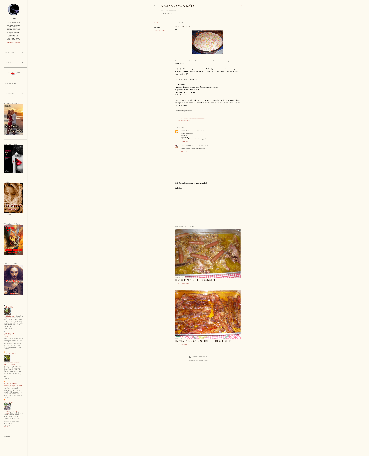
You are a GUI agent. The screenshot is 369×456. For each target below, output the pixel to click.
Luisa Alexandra (186, 146)
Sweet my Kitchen (10, 354)
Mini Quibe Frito (9, 316)
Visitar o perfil (13, 42)
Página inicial (167, 13)
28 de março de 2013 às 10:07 (200, 146)
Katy (14, 18)
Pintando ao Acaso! (10, 383)
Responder (184, 142)
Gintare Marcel (204, 360)
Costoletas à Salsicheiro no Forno (197, 279)
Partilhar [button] (156, 23)
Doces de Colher (159, 30)
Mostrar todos (9, 427)
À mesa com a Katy (178, 5)
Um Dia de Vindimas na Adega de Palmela (12, 363)
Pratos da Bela (9, 402)
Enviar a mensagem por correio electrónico (193, 118)
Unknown (184, 131)
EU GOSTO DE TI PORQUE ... (13, 385)
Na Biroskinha (8, 307)
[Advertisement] (208, 207)
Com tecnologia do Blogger (199, 356)
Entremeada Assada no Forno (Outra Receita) (203, 340)
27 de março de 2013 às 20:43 (196, 131)
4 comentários (185, 344)
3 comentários (185, 283)
